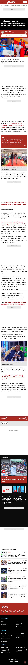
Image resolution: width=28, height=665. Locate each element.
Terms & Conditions (6, 638)
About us (3, 633)
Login (25, 2)
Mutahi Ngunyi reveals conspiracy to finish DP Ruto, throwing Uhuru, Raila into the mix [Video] (6, 500)
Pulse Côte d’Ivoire (19, 650)
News (5, 5)
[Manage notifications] (25, 662)
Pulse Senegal (19, 647)
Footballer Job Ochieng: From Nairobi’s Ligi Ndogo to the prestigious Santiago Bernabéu (17, 572)
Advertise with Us (5, 636)
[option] (7, 496)
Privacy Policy (4, 641)
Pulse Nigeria (4, 647)
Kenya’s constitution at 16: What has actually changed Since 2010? (17, 587)
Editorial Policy (20, 633)
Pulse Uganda (4, 652)
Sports (18, 621)
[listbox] (14, 496)
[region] (14, 496)
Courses (18, 626)
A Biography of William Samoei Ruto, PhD (13, 480)
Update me (4, 423)
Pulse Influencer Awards (20, 636)
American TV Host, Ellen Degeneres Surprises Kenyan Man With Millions (18, 499)
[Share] (25, 32)
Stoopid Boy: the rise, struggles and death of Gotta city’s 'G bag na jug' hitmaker (16, 596)
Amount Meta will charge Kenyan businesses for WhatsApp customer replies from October (16, 555)
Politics (8, 5)
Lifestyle (3, 626)
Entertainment (11, 592)
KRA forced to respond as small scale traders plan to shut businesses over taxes (17, 564)
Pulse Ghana (4, 650)
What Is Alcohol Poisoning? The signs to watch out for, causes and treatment (17, 580)
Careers (18, 624)
